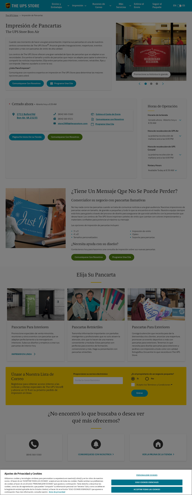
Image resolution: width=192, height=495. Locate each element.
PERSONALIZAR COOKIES (147, 475)
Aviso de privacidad (57, 492)
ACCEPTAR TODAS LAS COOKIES (147, 490)
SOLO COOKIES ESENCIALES (147, 482)
